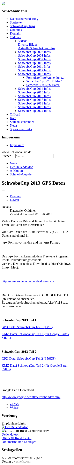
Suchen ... (8, 156)
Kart (13, 118)
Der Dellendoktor (21, 167)
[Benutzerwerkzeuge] (3, 190)
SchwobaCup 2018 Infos (34, 103)
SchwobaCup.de (20, 174)
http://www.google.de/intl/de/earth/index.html (31, 397)
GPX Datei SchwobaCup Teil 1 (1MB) (27, 327)
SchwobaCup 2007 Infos (34, 52)
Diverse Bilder (27, 44)
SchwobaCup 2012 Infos (34, 70)
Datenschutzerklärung (24, 18)
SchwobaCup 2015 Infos (34, 92)
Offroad (15, 114)
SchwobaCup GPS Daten (43, 85)
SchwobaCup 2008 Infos (34, 55)
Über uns (16, 29)
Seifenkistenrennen (22, 122)
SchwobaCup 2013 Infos (34, 74)
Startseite (16, 22)
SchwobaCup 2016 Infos (34, 96)
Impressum (17, 145)
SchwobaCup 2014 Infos (34, 88)
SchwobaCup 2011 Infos (34, 66)
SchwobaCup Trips (22, 26)
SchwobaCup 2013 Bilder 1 (44, 81)
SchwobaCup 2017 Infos (34, 99)
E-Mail (14, 200)
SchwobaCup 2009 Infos (34, 59)
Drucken (15, 196)
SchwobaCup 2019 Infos (34, 107)
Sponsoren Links (21, 129)
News (13, 125)
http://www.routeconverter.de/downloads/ (28, 281)
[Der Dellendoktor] (15, 427)
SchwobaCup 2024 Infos (34, 110)
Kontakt (15, 33)
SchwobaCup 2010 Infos (34, 63)
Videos (22, 41)
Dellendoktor (10, 434)
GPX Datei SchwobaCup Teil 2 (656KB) (29, 358)
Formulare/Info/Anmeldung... (45, 77)
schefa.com (23, 461)
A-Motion (16, 170)
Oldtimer (15, 37)
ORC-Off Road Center (16, 438)
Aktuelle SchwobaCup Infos (36, 48)
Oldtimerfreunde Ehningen (19, 442)
